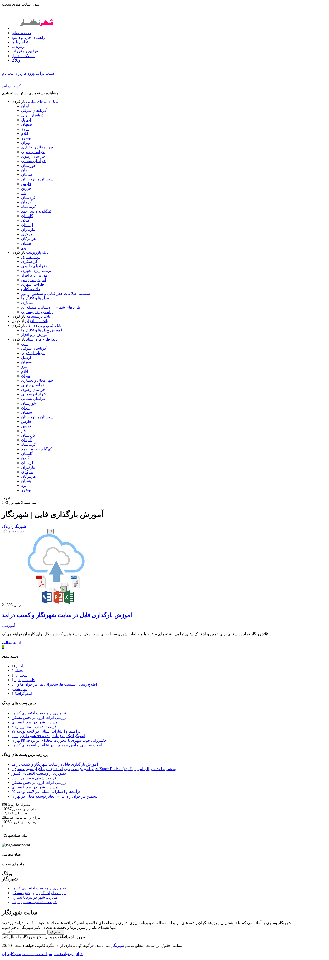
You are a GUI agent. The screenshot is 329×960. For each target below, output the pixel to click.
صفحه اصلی (21, 33)
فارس (26, 184)
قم (23, 193)
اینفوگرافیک (22, 693)
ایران (25, 106)
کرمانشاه (28, 207)
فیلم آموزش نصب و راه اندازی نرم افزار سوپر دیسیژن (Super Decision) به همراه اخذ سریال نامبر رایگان (94, 769)
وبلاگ (16, 60)
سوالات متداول (23, 56)
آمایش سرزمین (33, 280)
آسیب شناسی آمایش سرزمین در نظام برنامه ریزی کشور (57, 745)
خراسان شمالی (33, 161)
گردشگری (29, 261)
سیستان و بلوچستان (37, 179)
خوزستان (28, 165)
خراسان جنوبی (33, 152)
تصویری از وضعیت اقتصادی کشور (39, 713)
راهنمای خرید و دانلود (28, 37)
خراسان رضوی (33, 156)
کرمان (26, 202)
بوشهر (26, 138)
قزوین (26, 188)
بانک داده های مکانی (41, 101)
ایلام (24, 133)
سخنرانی (20, 675)
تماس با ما (20, 42)
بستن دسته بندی (15, 93)
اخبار (19, 666)
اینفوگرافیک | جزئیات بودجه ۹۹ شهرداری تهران (48, 736)
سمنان (26, 175)
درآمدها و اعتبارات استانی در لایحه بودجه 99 (46, 731)
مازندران (28, 229)
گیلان (25, 220)
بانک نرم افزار (36, 321)
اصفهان (27, 124)
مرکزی (27, 234)
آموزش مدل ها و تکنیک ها (41, 330)
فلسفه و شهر (24, 680)
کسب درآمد (45, 73)
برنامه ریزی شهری (36, 271)
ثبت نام (7, 73)
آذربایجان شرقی (34, 111)
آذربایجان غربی (33, 115)
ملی (24, 344)
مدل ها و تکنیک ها (35, 298)
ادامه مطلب (11, 642)
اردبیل (26, 120)
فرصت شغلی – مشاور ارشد (34, 727)
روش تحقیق (30, 257)
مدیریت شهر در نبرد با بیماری (35, 722)
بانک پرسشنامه (37, 316)
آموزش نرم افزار (34, 275)
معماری (27, 303)
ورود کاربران (24, 73)
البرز (25, 129)
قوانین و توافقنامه (68, 954)
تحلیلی (18, 671)
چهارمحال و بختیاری (37, 147)
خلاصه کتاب (30, 289)
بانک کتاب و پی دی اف (43, 325)
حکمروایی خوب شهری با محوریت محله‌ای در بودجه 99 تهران (59, 740)
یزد (23, 248)
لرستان (27, 225)
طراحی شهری (32, 284)
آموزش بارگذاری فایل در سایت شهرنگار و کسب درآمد (67, 615)
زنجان (26, 170)
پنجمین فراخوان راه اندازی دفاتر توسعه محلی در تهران (54, 796)
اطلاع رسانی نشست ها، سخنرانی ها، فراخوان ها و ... (55, 684)
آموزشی (8, 626)
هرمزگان (28, 239)
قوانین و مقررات (25, 51)
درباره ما (19, 47)
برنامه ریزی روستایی (37, 312)
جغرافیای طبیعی (34, 266)
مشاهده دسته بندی (44, 93)
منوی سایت (30, 4)
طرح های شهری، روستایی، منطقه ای (51, 307)
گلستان (27, 216)
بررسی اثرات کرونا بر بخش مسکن (39, 717)
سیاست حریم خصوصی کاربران (27, 954)
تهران (25, 143)
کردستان (28, 197)
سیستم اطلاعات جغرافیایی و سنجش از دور (55, 293)
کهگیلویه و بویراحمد (36, 211)
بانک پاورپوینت (37, 252)
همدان (26, 243)
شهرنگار (117, 945)
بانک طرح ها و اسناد (41, 339)
